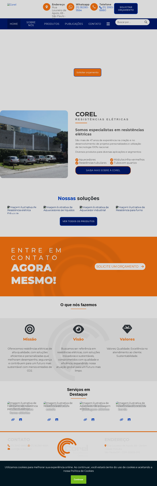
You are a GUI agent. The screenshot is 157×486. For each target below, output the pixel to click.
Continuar (78, 479)
